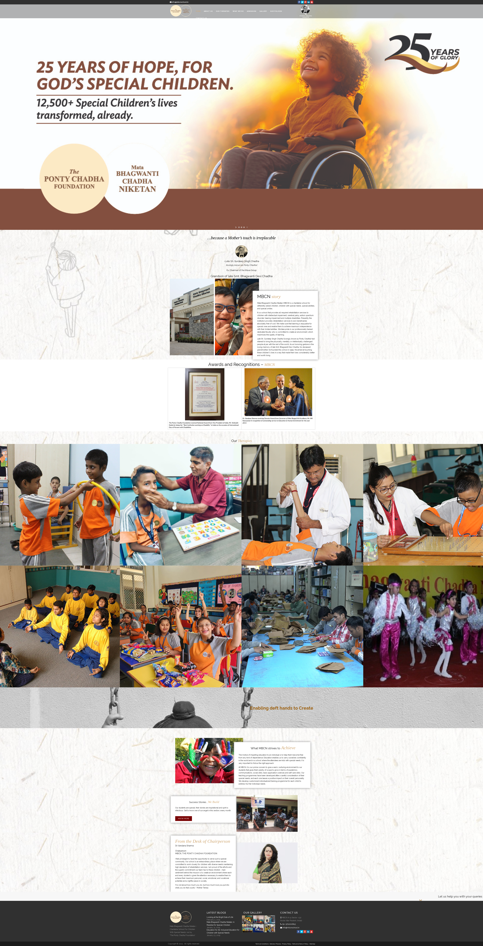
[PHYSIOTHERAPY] (304, 444)
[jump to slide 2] (241, 227)
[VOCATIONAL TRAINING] (304, 566)
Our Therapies (222, 11)
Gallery (263, 11)
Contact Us (201, 18)
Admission (251, 11)
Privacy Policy (286, 944)
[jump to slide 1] (239, 227)
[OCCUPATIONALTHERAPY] (426, 444)
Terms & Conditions (262, 944)
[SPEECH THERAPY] (182, 444)
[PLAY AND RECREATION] (182, 566)
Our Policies (276, 11)
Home (198, 11)
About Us (208, 11)
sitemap (312, 944)
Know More (183, 819)
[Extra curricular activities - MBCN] (248, 923)
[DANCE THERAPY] (426, 566)
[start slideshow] (236, 227)
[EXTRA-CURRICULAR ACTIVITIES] (61, 566)
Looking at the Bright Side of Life (220, 917)
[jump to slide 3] (244, 227)
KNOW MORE (48, 162)
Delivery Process (275, 944)
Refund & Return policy (300, 944)
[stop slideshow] (246, 227)
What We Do (238, 11)
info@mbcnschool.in (180, 2)
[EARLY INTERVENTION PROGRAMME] (61, 444)
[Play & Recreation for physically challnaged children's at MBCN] (269, 932)
